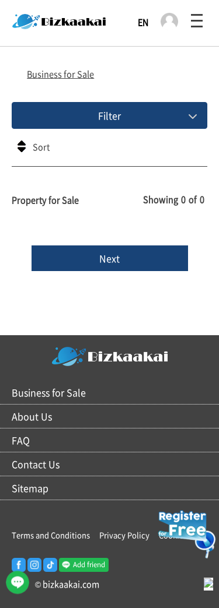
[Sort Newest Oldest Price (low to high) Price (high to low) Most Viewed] (109, 150)
